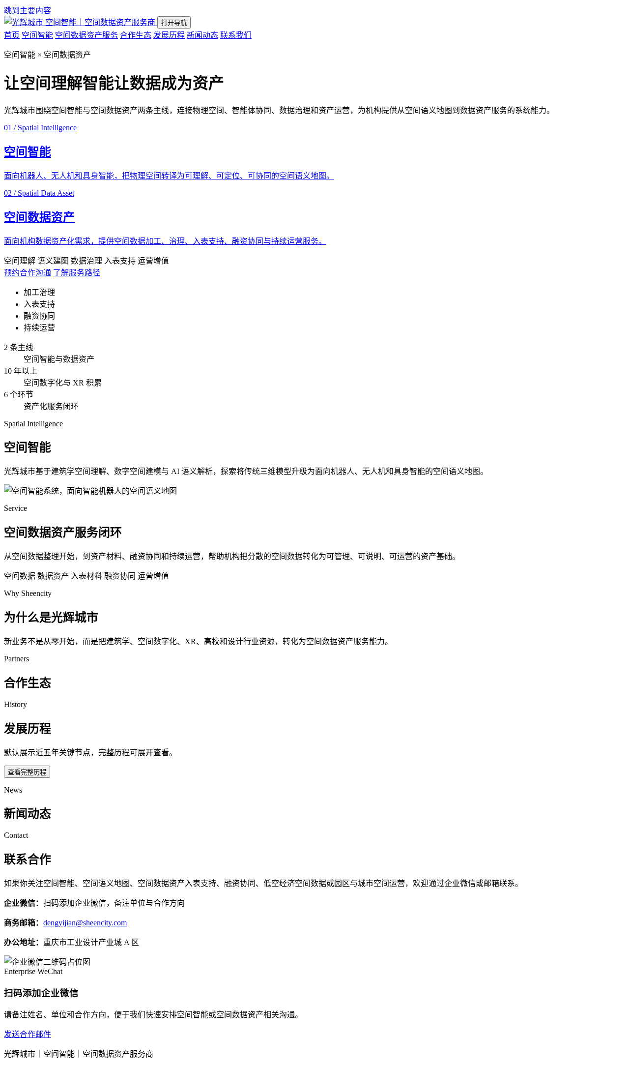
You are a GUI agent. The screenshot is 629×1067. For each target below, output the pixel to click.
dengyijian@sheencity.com (85, 923)
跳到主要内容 (27, 10)
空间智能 (37, 35)
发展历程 (169, 35)
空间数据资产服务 (86, 35)
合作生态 (135, 35)
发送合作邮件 (27, 1034)
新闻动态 (202, 35)
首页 (12, 35)
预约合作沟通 (27, 272)
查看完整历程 (27, 772)
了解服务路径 (76, 272)
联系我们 (236, 35)
